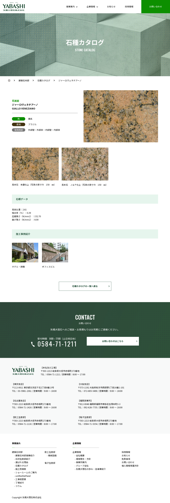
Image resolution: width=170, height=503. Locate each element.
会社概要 (80, 455)
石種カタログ (43, 80)
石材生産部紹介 (22, 458)
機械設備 (52, 455)
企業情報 (77, 452)
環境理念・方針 (83, 458)
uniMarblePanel (23, 475)
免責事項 (126, 458)
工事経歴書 (20, 479)
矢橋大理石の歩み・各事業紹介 (91, 469)
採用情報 (129, 6)
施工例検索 (20, 469)
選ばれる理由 (21, 462)
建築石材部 (24, 80)
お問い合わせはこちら (112, 341)
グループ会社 (82, 465)
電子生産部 (50, 462)
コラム (18, 485)
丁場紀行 (19, 482)
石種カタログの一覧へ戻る (85, 286)
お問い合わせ (155, 6)
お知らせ (111, 6)
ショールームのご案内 (26, 472)
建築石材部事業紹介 (25, 455)
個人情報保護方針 (130, 465)
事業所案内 (81, 462)
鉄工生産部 (50, 452)
